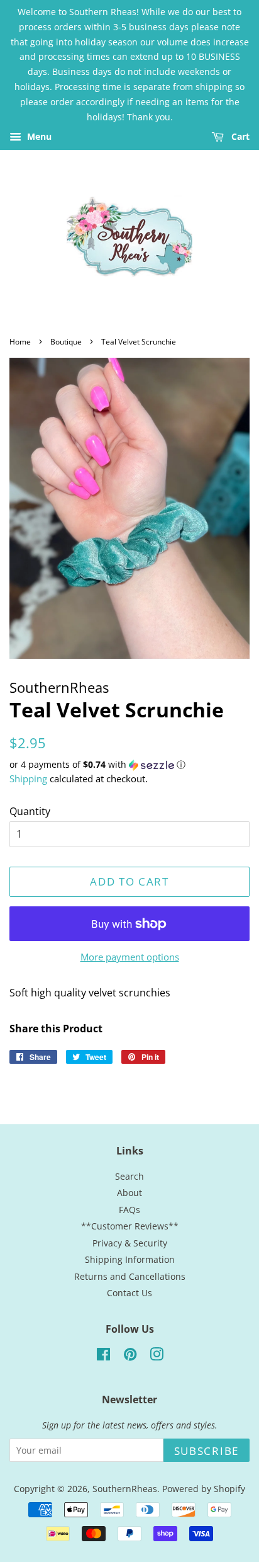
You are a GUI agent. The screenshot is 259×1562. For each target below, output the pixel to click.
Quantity (29, 811)
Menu (38, 137)
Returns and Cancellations (129, 1276)
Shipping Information (130, 1259)
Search (129, 1176)
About (129, 1193)
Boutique (66, 341)
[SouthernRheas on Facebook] (103, 1356)
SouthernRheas (124, 1489)
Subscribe (206, 1451)
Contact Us (129, 1293)
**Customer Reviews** (130, 1226)
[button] (129, 764)
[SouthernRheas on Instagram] (156, 1356)
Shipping (28, 778)
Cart (239, 137)
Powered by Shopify (203, 1489)
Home (20, 341)
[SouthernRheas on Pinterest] (130, 1356)
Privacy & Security (129, 1243)
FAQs (129, 1210)
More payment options (129, 956)
